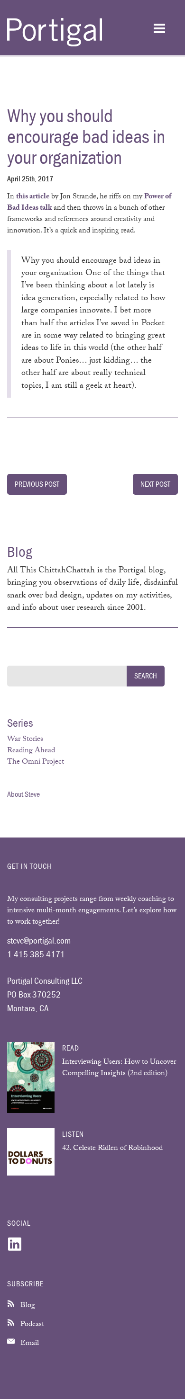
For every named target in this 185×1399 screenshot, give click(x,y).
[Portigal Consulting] (54, 45)
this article (32, 197)
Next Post (155, 484)
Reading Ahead (31, 751)
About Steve (23, 794)
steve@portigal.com (39, 940)
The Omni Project (35, 762)
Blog (26, 1306)
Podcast (31, 1325)
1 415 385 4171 (36, 954)
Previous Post (37, 484)
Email (28, 1343)
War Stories (25, 739)
